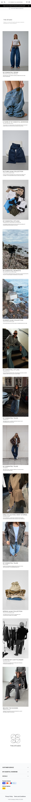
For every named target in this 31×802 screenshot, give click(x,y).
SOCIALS (4, 776)
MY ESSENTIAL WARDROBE (10, 772)
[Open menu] (1, 2)
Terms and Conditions (20, 796)
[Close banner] (29, 6)
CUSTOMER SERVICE (8, 767)
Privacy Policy (9, 796)
